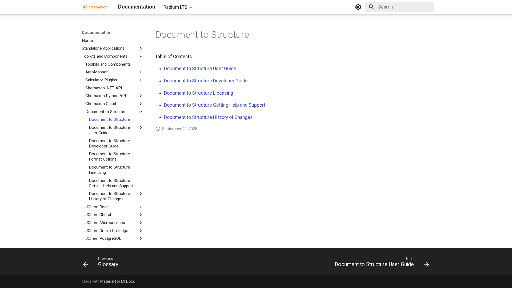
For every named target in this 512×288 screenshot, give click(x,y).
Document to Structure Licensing (198, 93)
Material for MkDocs (117, 281)
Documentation (96, 32)
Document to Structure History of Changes (208, 117)
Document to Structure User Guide (200, 68)
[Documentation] (95, 7)
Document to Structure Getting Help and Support (214, 105)
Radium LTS (175, 7)
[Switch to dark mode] (358, 7)
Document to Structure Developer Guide (206, 80)
